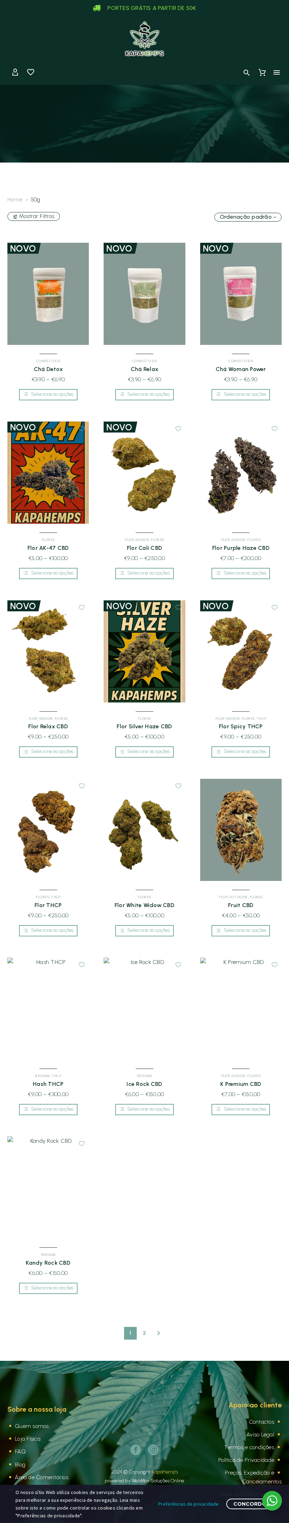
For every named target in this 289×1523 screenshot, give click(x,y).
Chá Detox (48, 369)
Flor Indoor (137, 539)
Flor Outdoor (233, 897)
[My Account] (15, 72)
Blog (20, 1464)
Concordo (249, 1504)
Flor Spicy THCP (241, 726)
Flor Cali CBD (144, 548)
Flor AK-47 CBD (48, 548)
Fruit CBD (240, 905)
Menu (276, 72)
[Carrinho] (262, 72)
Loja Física (28, 1438)
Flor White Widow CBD (144, 905)
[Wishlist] (30, 72)
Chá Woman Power (241, 369)
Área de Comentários (41, 1477)
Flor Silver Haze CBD (144, 726)
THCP (261, 718)
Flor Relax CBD (48, 726)
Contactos (261, 1421)
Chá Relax (144, 369)
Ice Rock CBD (144, 1084)
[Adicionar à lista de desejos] (81, 249)
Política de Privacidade (246, 1460)
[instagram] (153, 1450)
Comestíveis (48, 361)
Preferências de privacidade (188, 1504)
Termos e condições (249, 1447)
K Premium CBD (240, 1084)
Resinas (42, 1076)
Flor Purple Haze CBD (241, 548)
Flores (48, 539)
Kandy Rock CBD (48, 1262)
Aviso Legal (260, 1434)
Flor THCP (48, 905)
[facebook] (135, 1450)
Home (14, 199)
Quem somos (32, 1426)
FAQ (20, 1451)
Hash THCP (48, 1084)
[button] (246, 72)
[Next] (158, 1333)
